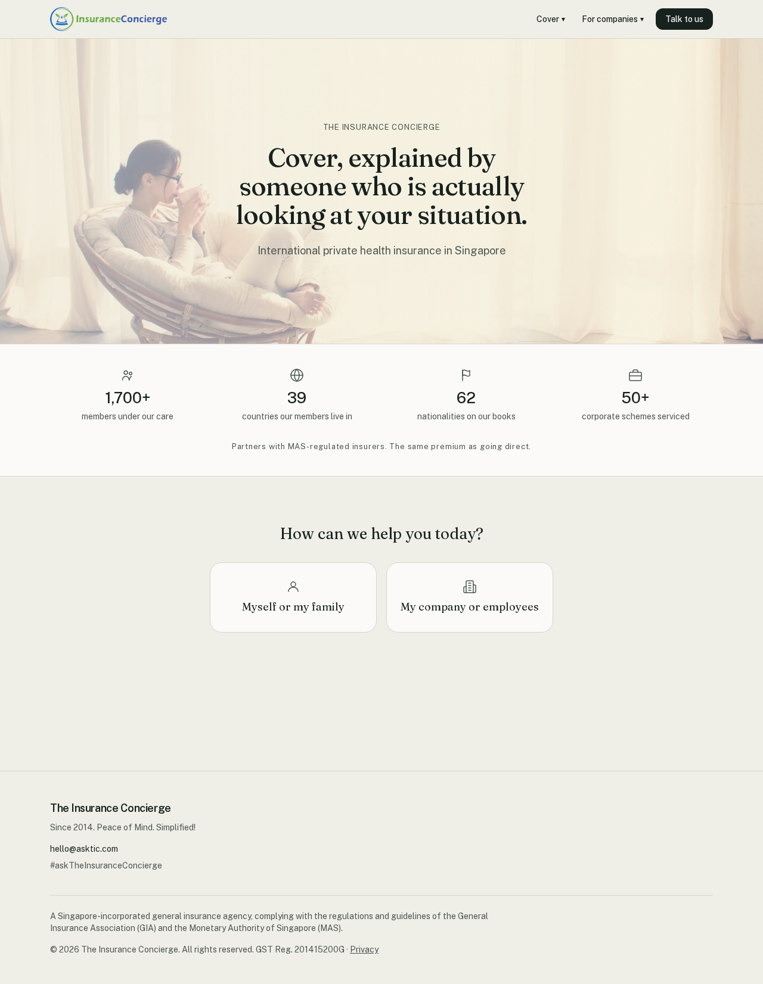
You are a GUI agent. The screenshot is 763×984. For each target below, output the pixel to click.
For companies (613, 19)
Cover (550, 19)
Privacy (364, 949)
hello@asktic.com (84, 849)
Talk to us (684, 19)
